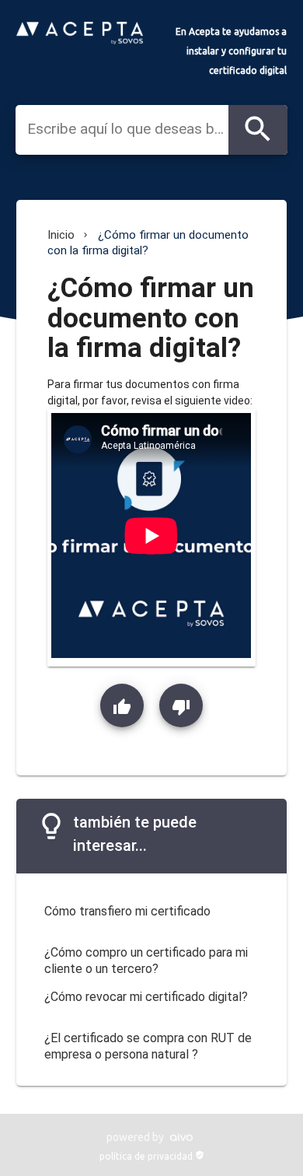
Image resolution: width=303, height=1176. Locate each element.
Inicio (61, 235)
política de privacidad (151, 1156)
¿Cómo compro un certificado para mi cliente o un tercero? (146, 960)
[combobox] (127, 129)
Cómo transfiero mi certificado (127, 911)
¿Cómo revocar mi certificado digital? (146, 996)
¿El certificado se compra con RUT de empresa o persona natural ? (148, 1046)
